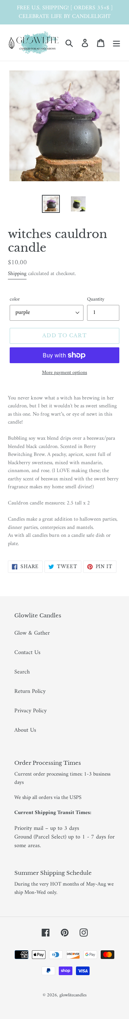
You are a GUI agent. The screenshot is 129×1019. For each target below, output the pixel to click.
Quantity (95, 299)
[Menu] (116, 43)
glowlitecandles (73, 995)
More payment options (64, 372)
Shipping (17, 274)
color (15, 299)
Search (22, 672)
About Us (25, 730)
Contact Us (27, 653)
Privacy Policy (30, 711)
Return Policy (30, 691)
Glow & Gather (32, 633)
